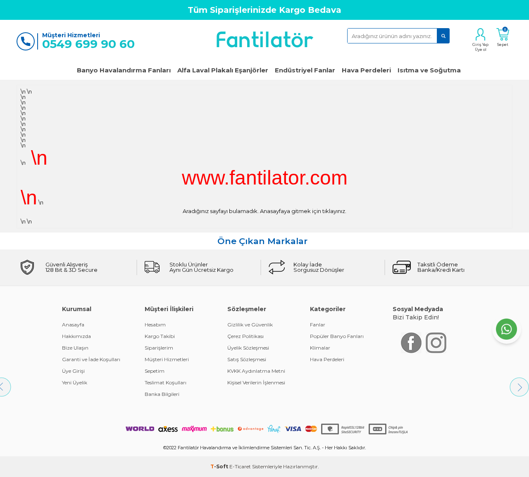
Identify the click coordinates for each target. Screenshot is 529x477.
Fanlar (317, 324)
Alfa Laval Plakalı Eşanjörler (222, 70)
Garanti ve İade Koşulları (91, 359)
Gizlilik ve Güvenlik (250, 324)
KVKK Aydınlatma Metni (256, 371)
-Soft (219, 466)
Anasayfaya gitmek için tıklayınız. (303, 211)
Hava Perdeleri (366, 70)
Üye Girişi (73, 371)
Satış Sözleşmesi (246, 359)
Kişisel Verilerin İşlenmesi (256, 382)
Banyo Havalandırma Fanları (124, 70)
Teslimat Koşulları (165, 382)
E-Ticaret (240, 466)
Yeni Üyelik (74, 382)
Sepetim (154, 371)
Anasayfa (73, 324)
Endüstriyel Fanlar (305, 70)
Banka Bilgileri (162, 394)
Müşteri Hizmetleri (167, 359)
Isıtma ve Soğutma (429, 70)
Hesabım (155, 324)
